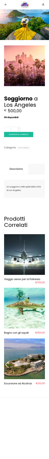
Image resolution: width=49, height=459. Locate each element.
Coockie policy (24, 447)
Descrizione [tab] (16, 169)
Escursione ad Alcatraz (18, 383)
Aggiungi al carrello (19, 134)
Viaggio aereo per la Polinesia (22, 279)
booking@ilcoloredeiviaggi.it (24, 432)
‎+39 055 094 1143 (24, 437)
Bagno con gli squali (16, 332)
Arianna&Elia (23, 147)
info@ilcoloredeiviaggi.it (24, 429)
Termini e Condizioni (24, 451)
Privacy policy (24, 444)
